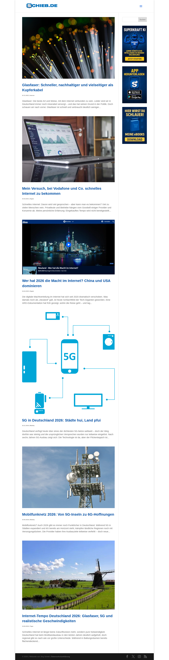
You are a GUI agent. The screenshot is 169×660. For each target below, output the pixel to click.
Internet (32, 95)
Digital (32, 198)
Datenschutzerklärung (60, 657)
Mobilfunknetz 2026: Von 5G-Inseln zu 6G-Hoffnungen (68, 514)
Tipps (31, 626)
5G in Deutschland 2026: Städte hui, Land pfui (61, 420)
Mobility (32, 425)
